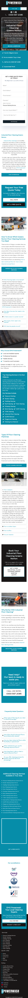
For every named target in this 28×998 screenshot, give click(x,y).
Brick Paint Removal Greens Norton (11, 808)
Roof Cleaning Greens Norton (10, 787)
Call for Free (14, 920)
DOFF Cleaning (6, 948)
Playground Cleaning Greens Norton (11, 804)
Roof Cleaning (6, 940)
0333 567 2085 (15, 15)
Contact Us (5, 956)
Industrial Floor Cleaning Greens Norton (12, 799)
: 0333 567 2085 (14, 692)
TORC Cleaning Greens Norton (10, 797)
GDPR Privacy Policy (8, 967)
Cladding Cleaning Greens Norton (11, 784)
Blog (4, 958)
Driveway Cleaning (7, 945)
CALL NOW (14, 200)
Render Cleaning (7, 937)
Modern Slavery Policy (8, 966)
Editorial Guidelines (7, 977)
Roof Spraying (6, 942)
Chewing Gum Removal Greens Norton (12, 806)
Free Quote (5, 955)
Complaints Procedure (8, 979)
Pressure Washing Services (9, 935)
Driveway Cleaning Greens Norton (11, 791)
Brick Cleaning (6, 946)
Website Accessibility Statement (10, 974)
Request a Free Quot (14, 924)
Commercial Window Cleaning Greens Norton (13, 812)
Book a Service (14, 46)
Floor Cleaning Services (14, 465)
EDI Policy (5, 972)
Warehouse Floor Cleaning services (14, 269)
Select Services (7, 103)
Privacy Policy (6, 970)
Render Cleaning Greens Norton (10, 782)
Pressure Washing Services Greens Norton (13, 780)
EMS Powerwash (14, 174)
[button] (13, 8)
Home (4, 953)
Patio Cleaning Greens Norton (10, 789)
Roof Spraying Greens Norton (10, 810)
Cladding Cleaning (7, 938)
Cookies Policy (6, 969)
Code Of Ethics (6, 975)
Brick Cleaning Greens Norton (10, 793)
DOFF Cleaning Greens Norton (10, 795)
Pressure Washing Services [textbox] (9, 105)
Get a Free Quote (14, 204)
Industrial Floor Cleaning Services (14, 649)
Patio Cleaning (6, 943)
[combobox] (14, 105)
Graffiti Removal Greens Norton (10, 802)
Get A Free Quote (14, 849)
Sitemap (5, 960)
